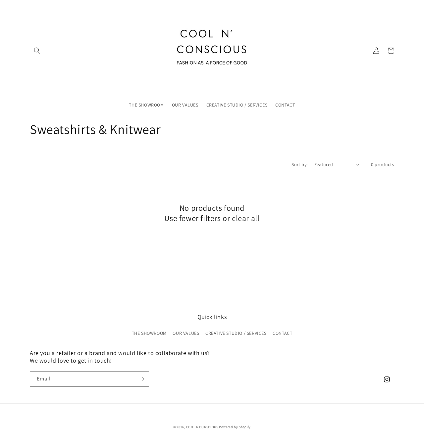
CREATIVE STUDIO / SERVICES (236, 333)
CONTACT (282, 333)
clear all (245, 218)
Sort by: (299, 164)
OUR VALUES (186, 333)
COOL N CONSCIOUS (202, 427)
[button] (37, 50)
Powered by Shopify (235, 427)
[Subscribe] (141, 379)
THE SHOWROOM (149, 333)
